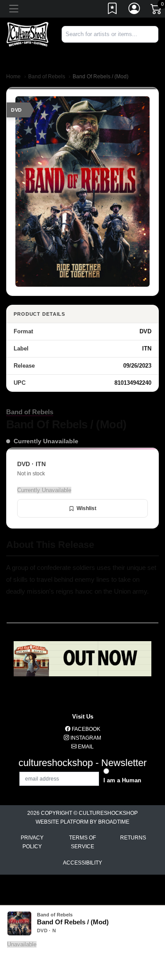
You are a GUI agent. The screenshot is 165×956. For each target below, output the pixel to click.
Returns (133, 838)
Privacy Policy (32, 842)
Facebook (85, 729)
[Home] (27, 33)
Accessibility (82, 863)
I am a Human (122, 780)
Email (85, 747)
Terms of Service (82, 842)
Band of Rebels (46, 76)
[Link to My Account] (134, 10)
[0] (156, 10)
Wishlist (86, 508)
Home (13, 76)
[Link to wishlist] (112, 10)
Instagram (85, 738)
